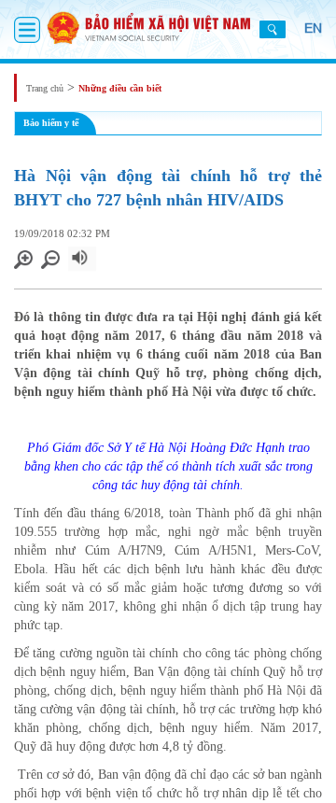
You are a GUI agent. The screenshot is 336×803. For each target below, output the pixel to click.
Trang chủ (44, 88)
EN (313, 28)
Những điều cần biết (119, 88)
